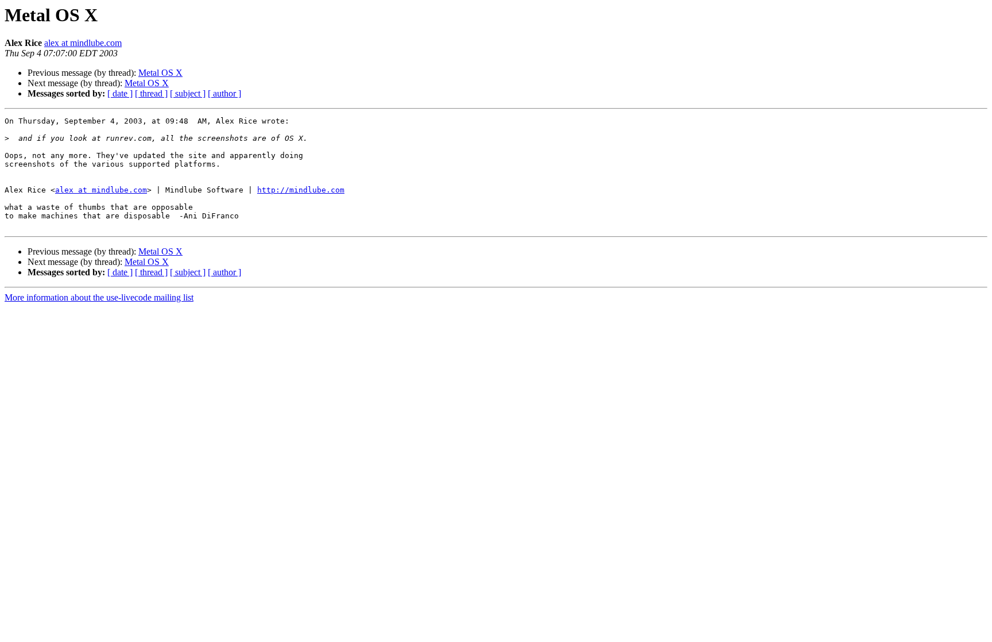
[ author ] (224, 93)
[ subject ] (188, 93)
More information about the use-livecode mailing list (99, 297)
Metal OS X (160, 73)
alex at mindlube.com (83, 43)
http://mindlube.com (300, 190)
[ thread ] (151, 93)
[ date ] (120, 93)
